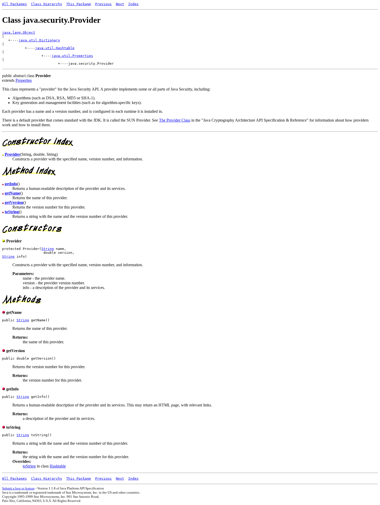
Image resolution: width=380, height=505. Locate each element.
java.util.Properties (72, 56)
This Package (78, 4)
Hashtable (58, 466)
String (47, 249)
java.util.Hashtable (54, 48)
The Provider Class (174, 120)
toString (29, 466)
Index (133, 4)
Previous (103, 4)
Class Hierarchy (46, 4)
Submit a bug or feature (18, 488)
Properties (24, 80)
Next (120, 4)
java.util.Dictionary (39, 40)
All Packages (14, 4)
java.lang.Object (18, 32)
